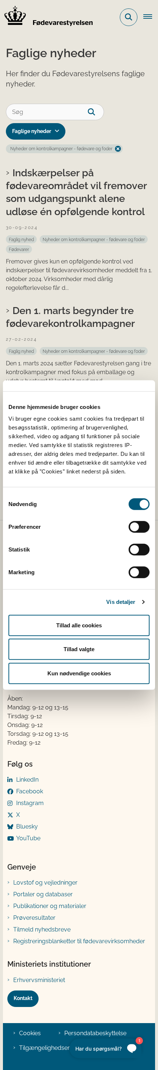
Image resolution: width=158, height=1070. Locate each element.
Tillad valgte (79, 649)
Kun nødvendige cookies (79, 673)
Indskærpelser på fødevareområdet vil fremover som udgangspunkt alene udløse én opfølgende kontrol (76, 192)
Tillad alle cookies (79, 625)
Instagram (30, 803)
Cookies (30, 1033)
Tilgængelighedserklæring (54, 1047)
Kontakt (23, 998)
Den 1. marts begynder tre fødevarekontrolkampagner (70, 317)
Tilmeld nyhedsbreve (42, 929)
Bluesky (27, 826)
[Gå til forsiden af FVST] (46, 17)
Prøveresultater (34, 917)
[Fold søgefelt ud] (128, 17)
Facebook (29, 791)
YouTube (28, 838)
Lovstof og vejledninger (45, 882)
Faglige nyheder (31, 131)
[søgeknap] (95, 112)
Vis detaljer (120, 602)
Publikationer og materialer (49, 906)
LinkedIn (27, 779)
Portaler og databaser (43, 894)
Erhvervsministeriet (39, 980)
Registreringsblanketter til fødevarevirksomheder (79, 941)
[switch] (139, 526)
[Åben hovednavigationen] (150, 17)
